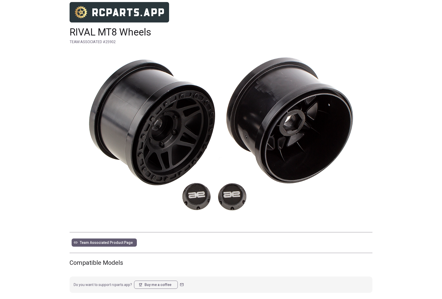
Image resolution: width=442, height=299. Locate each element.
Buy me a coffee (154, 284)
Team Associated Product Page (103, 242)
